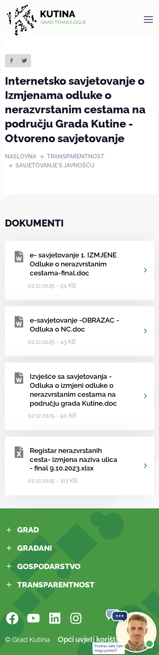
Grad (28, 529)
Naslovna (20, 156)
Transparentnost (75, 156)
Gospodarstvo (48, 566)
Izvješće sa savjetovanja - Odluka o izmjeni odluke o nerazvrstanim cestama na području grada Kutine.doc (73, 389)
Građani (34, 547)
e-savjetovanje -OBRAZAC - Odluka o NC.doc (74, 324)
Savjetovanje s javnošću (55, 165)
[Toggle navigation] (148, 19)
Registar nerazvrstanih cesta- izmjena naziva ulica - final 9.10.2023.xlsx (73, 459)
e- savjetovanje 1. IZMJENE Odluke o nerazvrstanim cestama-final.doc (73, 264)
